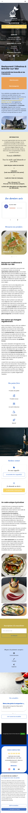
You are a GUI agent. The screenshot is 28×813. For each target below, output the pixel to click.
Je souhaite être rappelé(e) (14, 474)
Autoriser (22, 733)
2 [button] (14, 256)
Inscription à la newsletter (14, 626)
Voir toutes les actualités (14, 716)
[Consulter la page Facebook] (14, 56)
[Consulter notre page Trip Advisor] (18, 56)
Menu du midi (8, 252)
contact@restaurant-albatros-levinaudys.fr (14, 761)
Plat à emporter (14, 86)
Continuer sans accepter (7, 800)
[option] (14, 210)
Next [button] (17, 219)
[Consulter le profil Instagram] (9, 56)
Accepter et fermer (14, 809)
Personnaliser (14, 805)
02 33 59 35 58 (14, 23)
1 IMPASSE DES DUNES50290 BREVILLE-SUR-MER (14, 38)
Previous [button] (10, 219)
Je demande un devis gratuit (14, 26)
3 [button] (16, 256)
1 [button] (12, 256)
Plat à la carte (14, 80)
